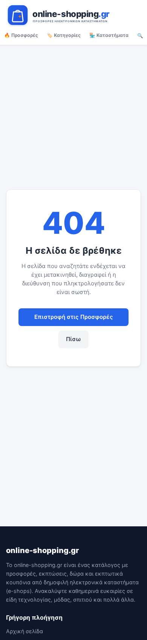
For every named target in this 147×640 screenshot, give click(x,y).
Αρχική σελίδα (24, 631)
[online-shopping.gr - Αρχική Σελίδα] (73, 15)
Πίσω (73, 339)
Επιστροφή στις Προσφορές (73, 316)
